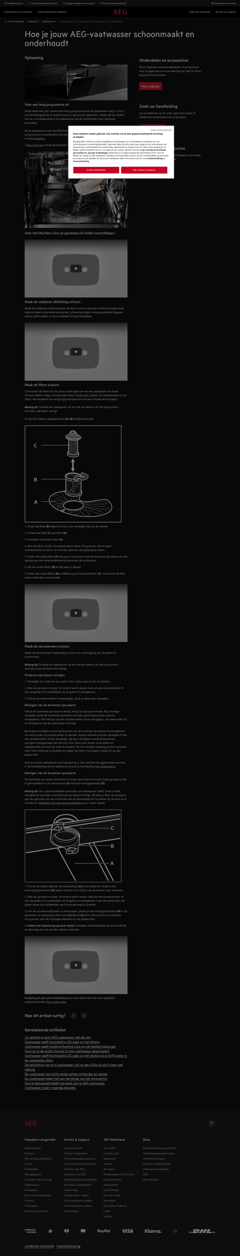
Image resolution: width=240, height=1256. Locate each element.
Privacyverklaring (81, 161)
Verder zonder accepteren (161, 130)
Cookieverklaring (155, 158)
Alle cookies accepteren (144, 170)
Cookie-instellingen (96, 170)
